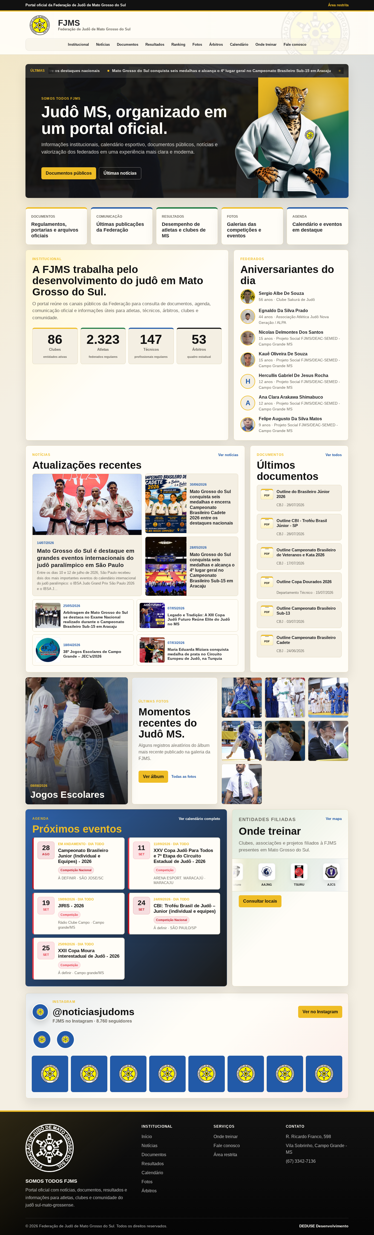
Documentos (127, 44)
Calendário (239, 44)
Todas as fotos (183, 777)
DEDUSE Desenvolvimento (324, 1226)
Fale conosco (295, 44)
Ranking (178, 44)
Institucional (78, 44)
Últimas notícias (120, 173)
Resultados (154, 44)
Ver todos (334, 455)
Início (147, 1136)
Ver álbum (153, 776)
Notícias (103, 44)
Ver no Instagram (320, 1011)
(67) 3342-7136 (301, 1161)
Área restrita (338, 5)
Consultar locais (260, 901)
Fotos (197, 44)
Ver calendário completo (199, 819)
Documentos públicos (69, 173)
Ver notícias (228, 455)
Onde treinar (266, 44)
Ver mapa (334, 819)
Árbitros (216, 44)
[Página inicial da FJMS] (49, 1148)
